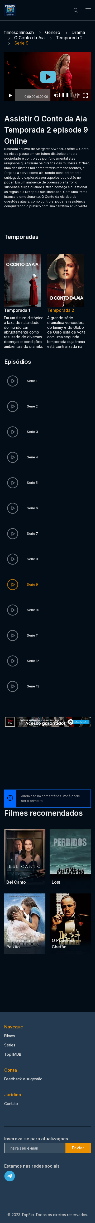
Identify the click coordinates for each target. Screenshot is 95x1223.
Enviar (78, 1148)
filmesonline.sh (19, 32)
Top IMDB (12, 1054)
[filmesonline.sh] (10, 10)
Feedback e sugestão (23, 1079)
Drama (78, 32)
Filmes (9, 1035)
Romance (28, 930)
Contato (11, 1103)
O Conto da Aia (29, 37)
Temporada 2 (69, 37)
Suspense (29, 872)
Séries (9, 1045)
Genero (52, 32)
